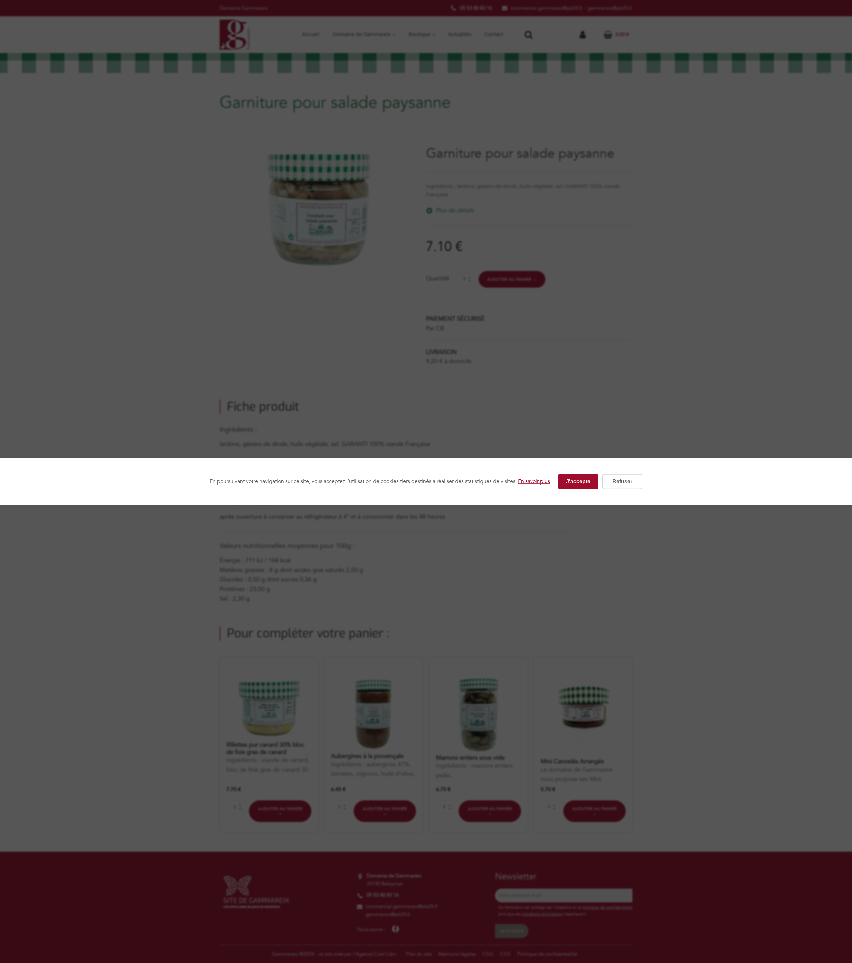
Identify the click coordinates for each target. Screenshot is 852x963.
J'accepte (578, 481)
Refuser (622, 481)
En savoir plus (534, 481)
